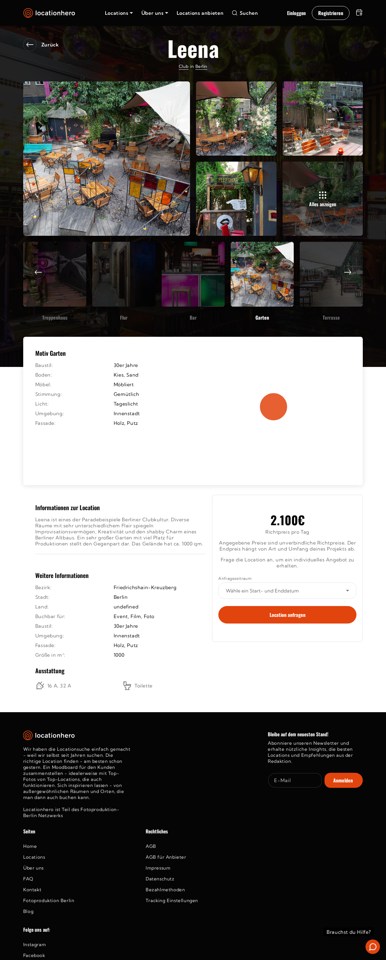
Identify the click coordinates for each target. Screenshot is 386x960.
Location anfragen (287, 614)
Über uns (33, 868)
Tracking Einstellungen (172, 900)
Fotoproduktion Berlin (48, 900)
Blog (28, 911)
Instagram (34, 944)
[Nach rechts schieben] (347, 272)
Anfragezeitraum (235, 578)
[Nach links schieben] (38, 272)
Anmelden (343, 780)
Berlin (201, 66)
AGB (151, 846)
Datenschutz (160, 879)
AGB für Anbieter (166, 857)
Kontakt (32, 889)
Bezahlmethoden (165, 889)
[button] (119, 13)
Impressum (158, 868)
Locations (34, 857)
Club (183, 66)
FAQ (28, 879)
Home (30, 846)
